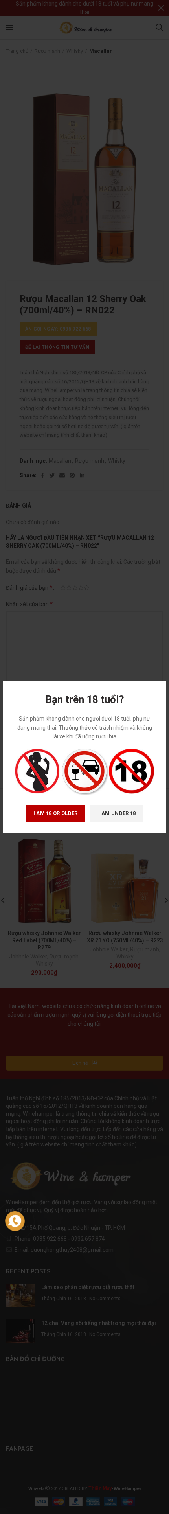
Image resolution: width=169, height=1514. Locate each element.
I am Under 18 (117, 813)
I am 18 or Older (55, 813)
